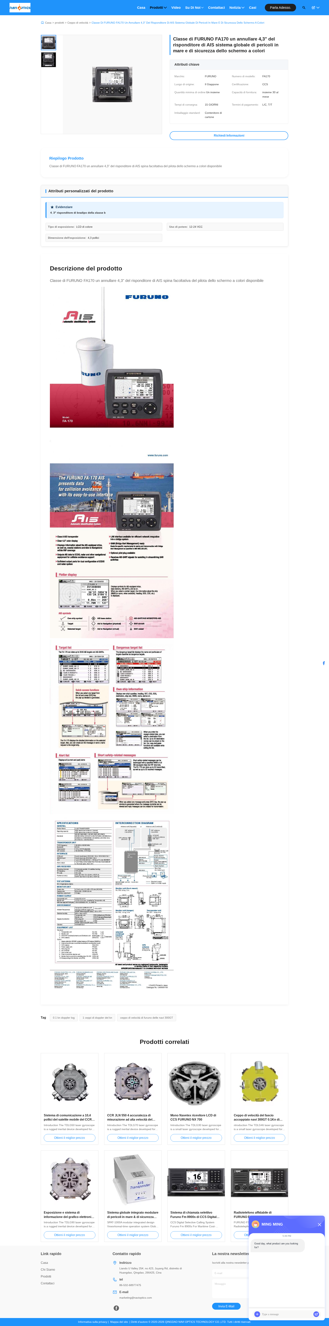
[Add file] (257, 1314)
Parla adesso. (280, 8)
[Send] (316, 1314)
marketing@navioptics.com (135, 1297)
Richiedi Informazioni (229, 135)
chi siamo (48, 1269)
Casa (141, 8)
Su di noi (192, 8)
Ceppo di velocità (77, 22)
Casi (252, 8)
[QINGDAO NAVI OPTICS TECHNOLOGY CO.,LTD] (20, 7)
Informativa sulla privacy (92, 1321)
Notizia (235, 8)
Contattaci (216, 8)
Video (176, 8)
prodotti (59, 22)
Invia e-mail (226, 1306)
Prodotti (156, 8)
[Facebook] (324, 663)
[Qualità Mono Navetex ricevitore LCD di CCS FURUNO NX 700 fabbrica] (196, 1081)
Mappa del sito (119, 1321)
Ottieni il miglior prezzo (69, 1137)
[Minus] (319, 1224)
